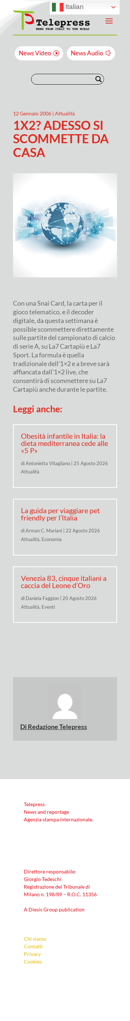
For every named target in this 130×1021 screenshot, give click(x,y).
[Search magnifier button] (99, 79)
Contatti (33, 946)
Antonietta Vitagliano (48, 463)
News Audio (87, 53)
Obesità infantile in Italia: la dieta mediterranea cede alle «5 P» (64, 443)
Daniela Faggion (42, 598)
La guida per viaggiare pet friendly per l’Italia (60, 514)
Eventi (48, 607)
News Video (35, 53)
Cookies (33, 961)
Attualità (65, 113)
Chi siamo (35, 939)
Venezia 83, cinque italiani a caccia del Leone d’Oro (64, 582)
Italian (74, 6)
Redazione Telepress (57, 727)
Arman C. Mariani (44, 530)
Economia (52, 539)
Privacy (32, 954)
